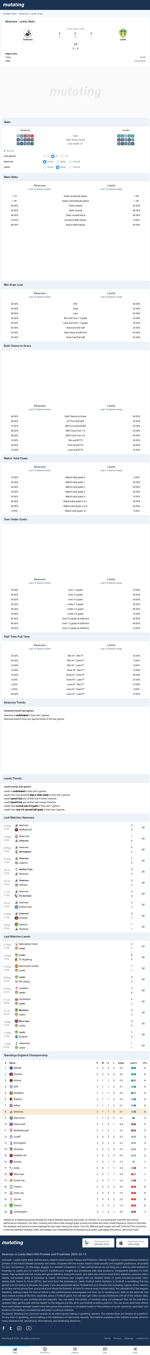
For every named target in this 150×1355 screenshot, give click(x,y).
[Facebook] (5, 1328)
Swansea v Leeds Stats (31, 14)
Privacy (117, 1338)
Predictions (45, 1353)
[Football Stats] (13, 5)
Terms (107, 1338)
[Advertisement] (75, 92)
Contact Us (142, 1338)
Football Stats (10, 14)
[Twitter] (13, 1328)
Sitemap (128, 1338)
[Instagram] (22, 1328)
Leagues (75, 1353)
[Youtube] (30, 1328)
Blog (105, 1353)
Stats (15, 1353)
